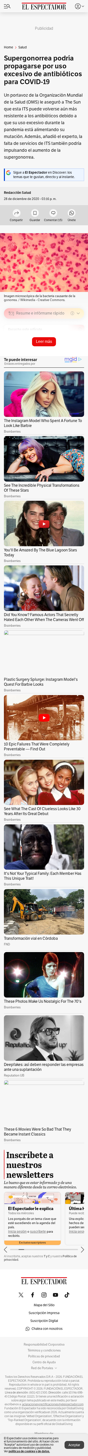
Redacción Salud (17, 193)
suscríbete (38, 1231)
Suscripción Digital (44, 1321)
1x (78, 348)
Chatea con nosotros (47, 1329)
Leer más (44, 341)
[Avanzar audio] (71, 348)
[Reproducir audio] (11, 342)
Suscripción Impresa (44, 1313)
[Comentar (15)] (53, 213)
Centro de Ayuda (44, 1362)
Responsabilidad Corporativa (44, 1344)
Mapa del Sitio (44, 1305)
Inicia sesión (17, 1231)
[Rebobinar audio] (64, 348)
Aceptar (74, 1445)
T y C (47, 1256)
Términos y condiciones (44, 1350)
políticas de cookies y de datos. (29, 1451)
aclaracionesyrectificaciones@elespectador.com (53, 1404)
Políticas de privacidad (44, 1356)
